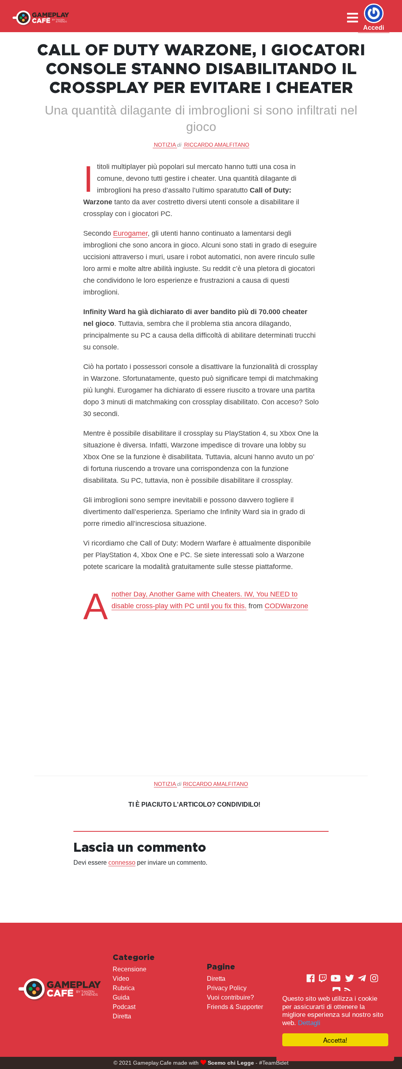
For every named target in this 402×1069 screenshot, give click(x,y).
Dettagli (309, 1023)
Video (121, 978)
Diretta (122, 1016)
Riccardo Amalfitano (216, 145)
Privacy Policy (227, 988)
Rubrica (124, 988)
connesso (121, 862)
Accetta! (335, 1040)
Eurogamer (130, 233)
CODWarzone (286, 606)
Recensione (129, 969)
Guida (121, 997)
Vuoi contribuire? (230, 997)
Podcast (124, 1007)
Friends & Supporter (235, 1007)
